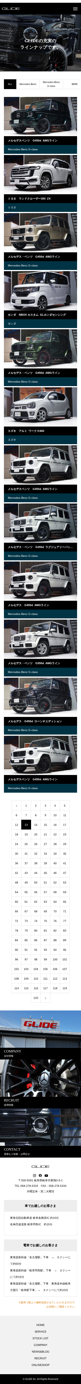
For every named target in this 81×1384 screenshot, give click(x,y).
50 (35, 882)
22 (55, 834)
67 (26, 911)
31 (26, 853)
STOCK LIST (40, 1338)
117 (45, 988)
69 (45, 911)
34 (55, 853)
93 (45, 949)
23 (64, 834)
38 (35, 863)
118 (55, 988)
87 (45, 940)
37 (26, 863)
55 (26, 892)
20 (35, 834)
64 (55, 901)
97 (26, 959)
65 (64, 901)
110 (36, 978)
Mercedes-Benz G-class (51, 84)
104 (35, 969)
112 (55, 978)
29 (64, 844)
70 (55, 911)
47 (64, 872)
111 (45, 978)
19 (26, 834)
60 (16, 901)
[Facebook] (40, 1176)
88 (55, 940)
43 (26, 872)
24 (16, 844)
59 (64, 892)
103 (26, 969)
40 (55, 863)
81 (45, 930)
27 (45, 844)
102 (16, 969)
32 (35, 853)
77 (64, 921)
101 (64, 959)
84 (16, 940)
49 (26, 882)
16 (55, 824)
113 (65, 978)
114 (16, 988)
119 (65, 988)
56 (35, 892)
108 (16, 978)
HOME (40, 1325)
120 (35, 997)
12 (16, 824)
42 (16, 872)
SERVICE (40, 1331)
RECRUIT (40, 1358)
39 (45, 863)
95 (64, 949)
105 (45, 969)
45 (45, 872)
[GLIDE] (11, 9)
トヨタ (12, 207)
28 (55, 844)
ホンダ (12, 323)
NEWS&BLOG (40, 1351)
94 (55, 949)
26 (35, 844)
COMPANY (40, 1345)
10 (55, 815)
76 (55, 921)
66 (16, 911)
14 (35, 824)
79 (26, 930)
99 (45, 959)
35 (64, 853)
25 (26, 844)
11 (64, 815)
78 (16, 930)
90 (16, 949)
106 (55, 969)
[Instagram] (34, 1176)
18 (16, 834)
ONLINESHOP (41, 1365)
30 (16, 853)
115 (26, 988)
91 (26, 949)
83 (64, 930)
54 (16, 892)
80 (35, 930)
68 (35, 911)
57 (45, 892)
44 (35, 872)
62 (35, 901)
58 (55, 892)
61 (26, 901)
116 (36, 988)
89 (64, 940)
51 (45, 882)
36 (16, 863)
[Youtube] (46, 1176)
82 (55, 930)
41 (64, 863)
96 (16, 959)
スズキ (12, 439)
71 (64, 911)
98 (35, 959)
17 (64, 824)
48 (16, 882)
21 (45, 834)
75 (45, 921)
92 (35, 949)
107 (64, 969)
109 (26, 978)
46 (55, 872)
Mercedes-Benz (27, 84)
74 (35, 921)
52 (55, 882)
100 (55, 959)
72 (16, 921)
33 (45, 853)
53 (64, 882)
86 (35, 940)
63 (45, 901)
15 (45, 824)
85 (26, 940)
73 (26, 921)
